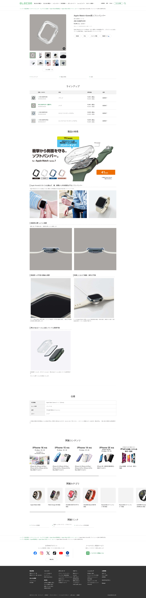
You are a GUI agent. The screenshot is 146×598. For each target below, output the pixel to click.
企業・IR (104, 573)
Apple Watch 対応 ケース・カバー (70, 8)
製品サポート (75, 573)
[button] (46, 571)
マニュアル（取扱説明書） (64, 575)
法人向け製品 (46, 3)
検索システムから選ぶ (48, 586)
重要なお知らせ (76, 580)
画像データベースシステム (64, 580)
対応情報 (63, 3)
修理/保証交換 (76, 578)
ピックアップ (47, 575)
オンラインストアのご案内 (92, 575)
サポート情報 (89, 3)
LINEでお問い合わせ (77, 584)
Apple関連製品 (33, 539)
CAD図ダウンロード (63, 582)
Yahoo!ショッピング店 (92, 580)
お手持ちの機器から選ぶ (49, 582)
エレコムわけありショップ (92, 582)
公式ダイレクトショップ (92, 577)
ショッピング (80, 3)
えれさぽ (75, 575)
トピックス (55, 3)
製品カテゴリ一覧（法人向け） (36, 575)
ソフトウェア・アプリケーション (65, 577)
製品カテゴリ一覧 (33, 573)
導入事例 (31, 582)
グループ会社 (104, 575)
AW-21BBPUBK (43, 97)
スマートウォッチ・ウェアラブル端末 (39, 8)
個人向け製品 (37, 3)
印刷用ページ (105, 36)
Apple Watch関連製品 (55, 8)
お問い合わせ (75, 577)
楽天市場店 (89, 578)
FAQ (85, 36)
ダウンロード (71, 3)
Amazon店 (89, 584)
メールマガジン (76, 582)
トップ (21, 8)
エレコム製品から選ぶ (48, 584)
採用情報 (104, 577)
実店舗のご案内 (90, 573)
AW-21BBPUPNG (43, 120)
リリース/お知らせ (48, 573)
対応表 (77, 36)
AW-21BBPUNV (43, 112)
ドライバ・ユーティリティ (64, 573)
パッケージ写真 (94, 36)
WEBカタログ (61, 578)
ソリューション (33, 580)
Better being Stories (48, 577)
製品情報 (26, 8)
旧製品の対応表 (47, 588)
